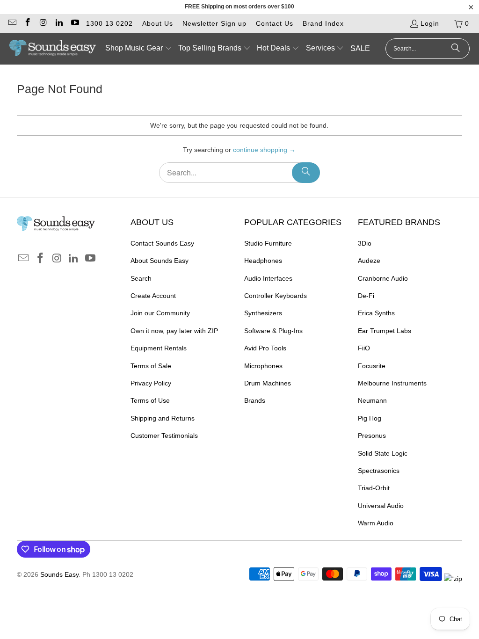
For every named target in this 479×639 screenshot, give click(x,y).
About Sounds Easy (160, 260)
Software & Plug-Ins (273, 330)
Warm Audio (375, 523)
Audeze (369, 260)
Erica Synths (376, 313)
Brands (254, 400)
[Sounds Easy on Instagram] (43, 23)
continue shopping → (264, 149)
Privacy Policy (151, 383)
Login (430, 23)
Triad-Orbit (374, 488)
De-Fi (366, 295)
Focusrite (371, 366)
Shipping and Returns (163, 418)
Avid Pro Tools (265, 348)
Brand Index (323, 23)
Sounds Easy (59, 574)
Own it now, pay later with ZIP (174, 330)
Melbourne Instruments (392, 383)
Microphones (263, 366)
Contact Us (274, 23)
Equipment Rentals (159, 348)
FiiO (364, 348)
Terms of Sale (151, 366)
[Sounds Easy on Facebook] (27, 23)
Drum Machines (267, 383)
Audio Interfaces (268, 278)
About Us (157, 23)
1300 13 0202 (109, 23)
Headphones (263, 260)
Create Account (153, 295)
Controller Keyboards (275, 295)
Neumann (372, 400)
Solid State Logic (382, 453)
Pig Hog (369, 418)
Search (141, 278)
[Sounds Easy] (52, 49)
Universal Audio (381, 505)
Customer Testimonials (164, 435)
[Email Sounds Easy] (11, 23)
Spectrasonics (378, 470)
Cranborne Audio (383, 278)
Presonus (372, 435)
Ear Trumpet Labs (384, 330)
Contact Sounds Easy (162, 243)
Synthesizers (263, 313)
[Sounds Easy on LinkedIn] (59, 23)
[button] (138, 48)
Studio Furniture (268, 243)
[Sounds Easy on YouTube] (74, 23)
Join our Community (160, 313)
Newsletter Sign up (214, 23)
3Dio (364, 243)
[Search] (456, 48)
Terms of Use (150, 400)
